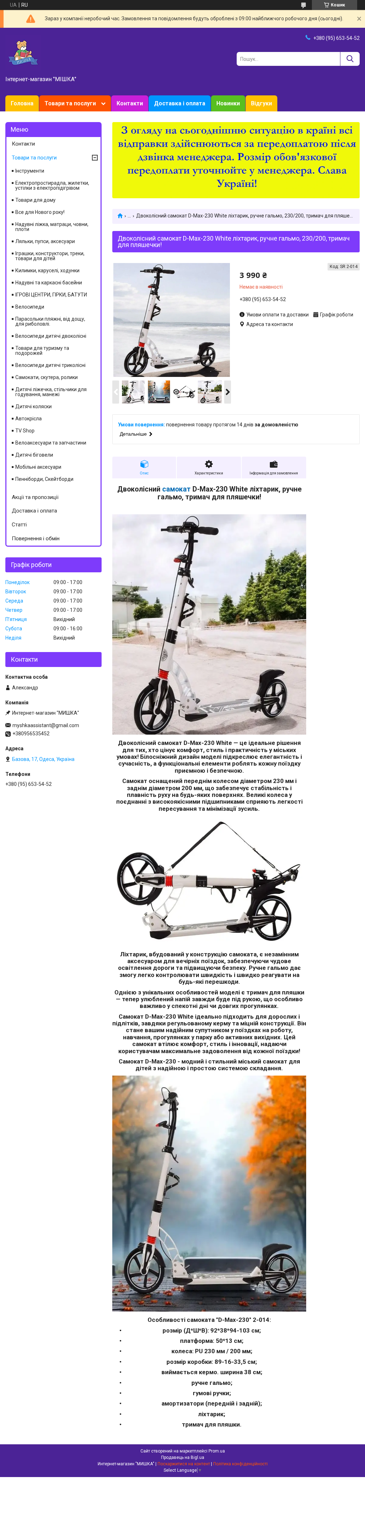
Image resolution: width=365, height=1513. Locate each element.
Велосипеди (29, 307)
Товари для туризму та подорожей (42, 350)
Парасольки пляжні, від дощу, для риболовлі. (50, 321)
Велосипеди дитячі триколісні (50, 365)
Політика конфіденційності (240, 1463)
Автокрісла (28, 418)
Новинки (228, 103)
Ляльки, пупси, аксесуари (45, 241)
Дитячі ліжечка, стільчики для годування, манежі (51, 392)
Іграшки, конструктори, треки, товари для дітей (49, 256)
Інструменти (29, 171)
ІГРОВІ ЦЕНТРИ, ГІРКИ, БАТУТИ (51, 295)
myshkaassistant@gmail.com (45, 725)
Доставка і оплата (179, 103)
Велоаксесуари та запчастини (50, 443)
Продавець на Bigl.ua (182, 1457)
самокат (176, 489)
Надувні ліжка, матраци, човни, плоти (51, 226)
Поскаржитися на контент (184, 1463)
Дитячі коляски (33, 406)
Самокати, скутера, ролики (46, 377)
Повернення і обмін (36, 538)
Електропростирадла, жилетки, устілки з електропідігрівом (52, 185)
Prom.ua (217, 1451)
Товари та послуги (70, 103)
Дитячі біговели (34, 455)
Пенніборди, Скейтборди (44, 479)
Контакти (130, 103)
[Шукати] (350, 59)
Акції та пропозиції (35, 497)
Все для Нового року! (40, 212)
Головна (22, 103)
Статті (19, 524)
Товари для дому (35, 200)
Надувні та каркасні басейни (48, 282)
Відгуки (261, 103)
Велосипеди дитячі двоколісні (50, 336)
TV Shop (25, 431)
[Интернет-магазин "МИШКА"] (23, 52)
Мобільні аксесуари (38, 467)
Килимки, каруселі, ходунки (47, 270)
